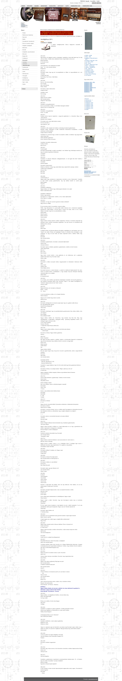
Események (25, 63)
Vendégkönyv (25, 77)
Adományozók (25, 73)
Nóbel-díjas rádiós (26, 65)
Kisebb (98, 1)
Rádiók (23, 5)
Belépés (86, 168)
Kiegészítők (52, 5)
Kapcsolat (60, 5)
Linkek (24, 71)
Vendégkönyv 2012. (88, 88)
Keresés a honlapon (74, 3)
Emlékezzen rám (87, 167)
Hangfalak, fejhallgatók (27, 45)
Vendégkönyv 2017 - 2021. (89, 82)
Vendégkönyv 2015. (75, 5)
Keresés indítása (96, 3)
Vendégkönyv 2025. (87, 5)
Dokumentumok (26, 69)
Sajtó (67, 5)
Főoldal (24, 32)
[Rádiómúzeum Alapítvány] (56, 34)
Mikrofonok (44, 5)
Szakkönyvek (25, 67)
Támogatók (25, 75)
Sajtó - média (25, 82)
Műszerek (29, 5)
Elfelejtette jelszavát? (88, 173)
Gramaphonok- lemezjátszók (28, 41)
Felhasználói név (87, 160)
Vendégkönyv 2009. (88, 89)
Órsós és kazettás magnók (28, 43)
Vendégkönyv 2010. (88, 90)
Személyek (25, 62)
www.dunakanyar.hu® (93, 679)
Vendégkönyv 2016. (88, 83)
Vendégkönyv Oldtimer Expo (90, 87)
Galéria (24, 84)
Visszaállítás (93, 1)
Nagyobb (87, 1)
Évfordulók (25, 60)
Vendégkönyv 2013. (88, 86)
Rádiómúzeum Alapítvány (28, 35)
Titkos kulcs (86, 164)
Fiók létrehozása (87, 170)
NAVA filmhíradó (26, 80)
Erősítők (24, 49)
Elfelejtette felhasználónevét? (90, 171)
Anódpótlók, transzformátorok (29, 51)
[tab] (37, 88)
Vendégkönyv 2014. (88, 85)
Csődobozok (25, 58)
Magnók (37, 5)
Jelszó (85, 162)
